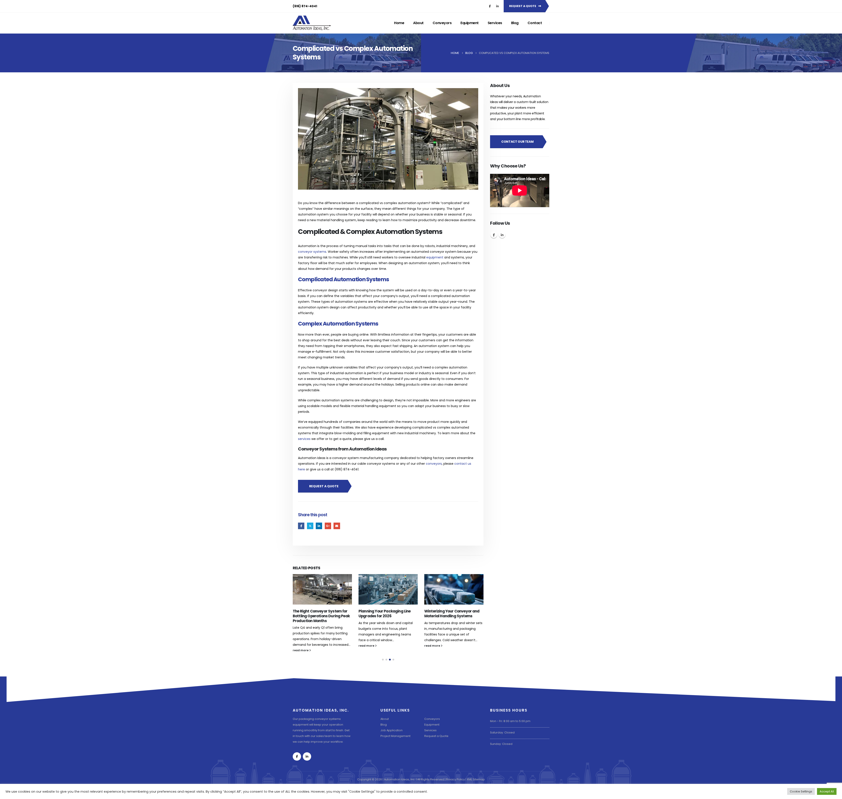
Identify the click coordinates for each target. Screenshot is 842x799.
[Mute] (536, 203)
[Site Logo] (312, 23)
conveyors (434, 463)
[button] (383, 671)
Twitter (310, 526)
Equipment (469, 22)
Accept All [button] (827, 791)
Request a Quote (436, 747)
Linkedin (502, 234)
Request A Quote (523, 6)
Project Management (395, 747)
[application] (519, 190)
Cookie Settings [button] (801, 791)
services (304, 439)
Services (495, 22)
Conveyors (442, 22)
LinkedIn (319, 526)
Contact (535, 22)
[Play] (496, 203)
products (349, 269)
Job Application (391, 742)
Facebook (301, 526)
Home (399, 22)
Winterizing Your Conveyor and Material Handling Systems (386, 614)
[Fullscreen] (543, 203)
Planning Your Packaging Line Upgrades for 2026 (319, 614)
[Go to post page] (322, 589)
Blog (515, 22)
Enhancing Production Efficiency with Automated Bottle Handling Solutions (453, 616)
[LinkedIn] (497, 6)
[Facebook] (490, 6)
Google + (328, 526)
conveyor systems (312, 251)
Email (337, 526)
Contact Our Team (517, 141)
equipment (434, 257)
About (418, 22)
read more (301, 646)
